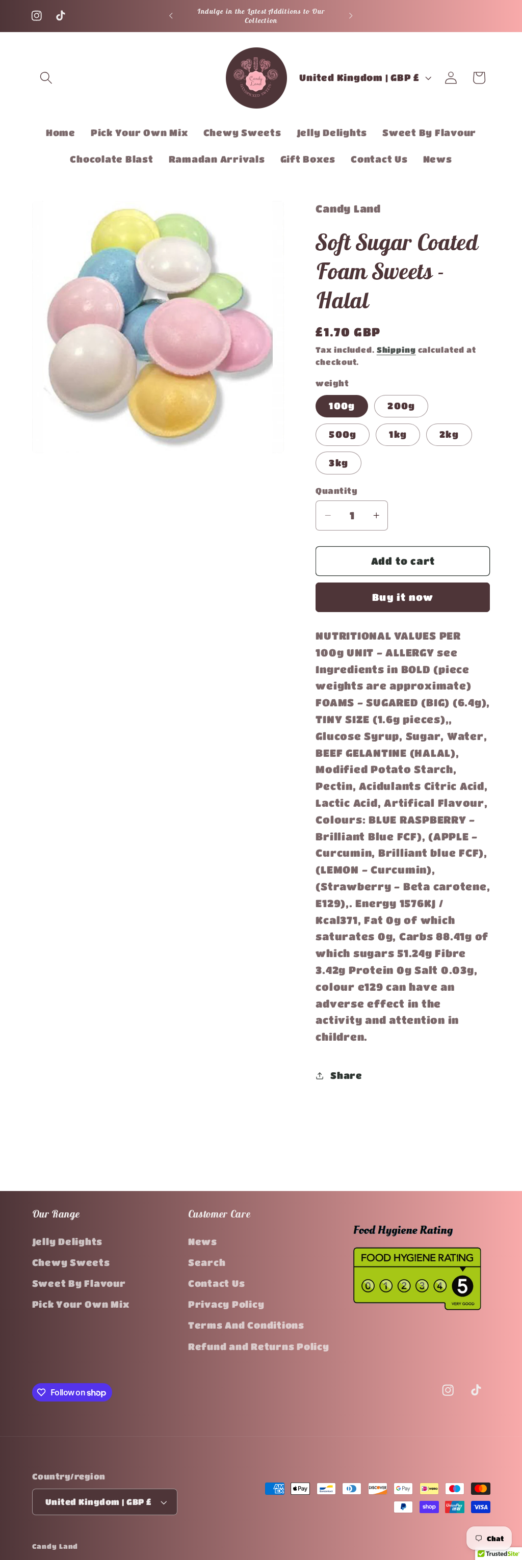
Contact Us (216, 1283)
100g (342, 406)
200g (401, 406)
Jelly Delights (67, 1241)
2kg (449, 434)
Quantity (336, 490)
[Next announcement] (351, 16)
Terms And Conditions (246, 1325)
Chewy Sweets (71, 1262)
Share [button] (346, 1075)
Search (207, 1262)
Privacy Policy (226, 1304)
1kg (398, 434)
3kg (338, 463)
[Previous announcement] (171, 16)
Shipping (396, 349)
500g (342, 434)
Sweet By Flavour (79, 1283)
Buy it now (403, 597)
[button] (46, 78)
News (202, 1241)
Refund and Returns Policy (258, 1346)
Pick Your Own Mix (80, 1304)
